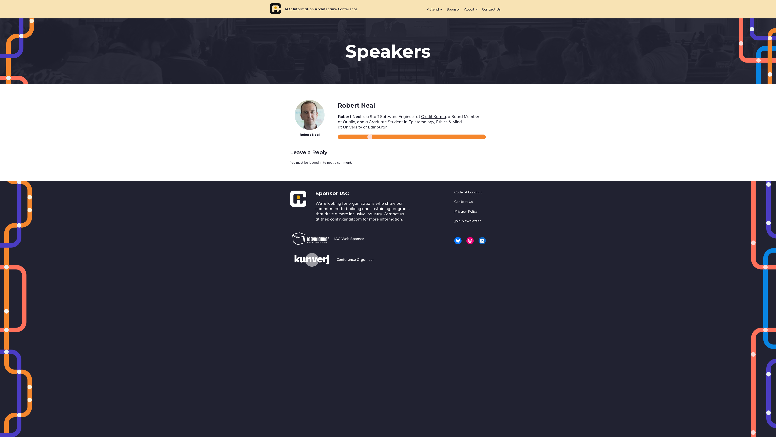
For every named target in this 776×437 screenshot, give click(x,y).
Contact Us (491, 9)
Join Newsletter (467, 220)
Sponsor (453, 9)
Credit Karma (433, 116)
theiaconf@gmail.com (341, 219)
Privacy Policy (466, 211)
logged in (315, 162)
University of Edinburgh (365, 126)
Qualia (349, 121)
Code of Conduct (468, 192)
